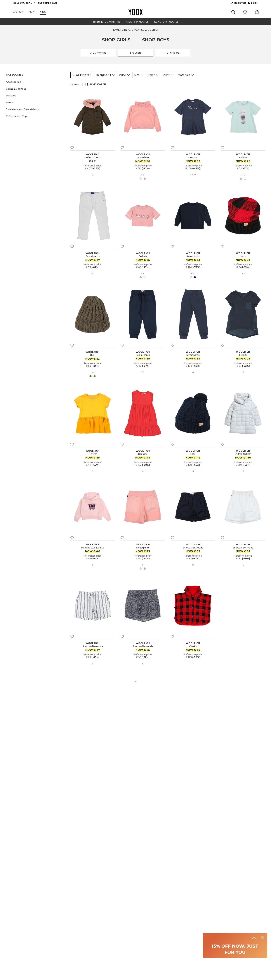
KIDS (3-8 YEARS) (137, 21)
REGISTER (240, 3)
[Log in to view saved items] (245, 12)
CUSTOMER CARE (48, 3)
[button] (36, 82)
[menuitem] (18, 12)
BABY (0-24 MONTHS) (107, 21)
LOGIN (253, 4)
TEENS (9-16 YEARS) (165, 21)
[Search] (233, 12)
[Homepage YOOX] (135, 12)
